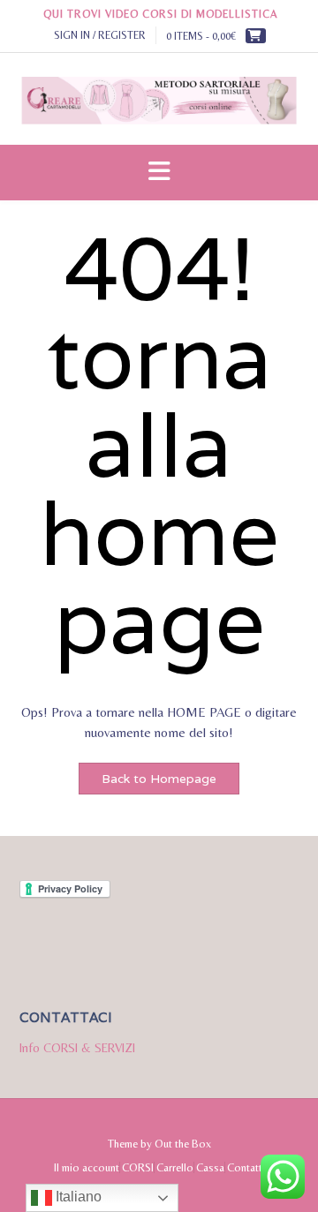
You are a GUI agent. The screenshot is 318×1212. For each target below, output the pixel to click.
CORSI (138, 1167)
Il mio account (86, 1167)
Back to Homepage (159, 779)
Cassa (210, 1167)
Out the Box (183, 1143)
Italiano (77, 1196)
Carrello (174, 1167)
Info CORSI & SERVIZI (77, 1048)
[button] (159, 172)
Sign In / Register (100, 35)
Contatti (246, 1167)
